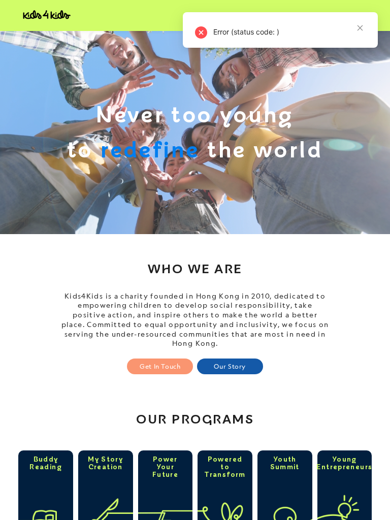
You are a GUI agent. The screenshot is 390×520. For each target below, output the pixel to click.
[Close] (360, 71)
